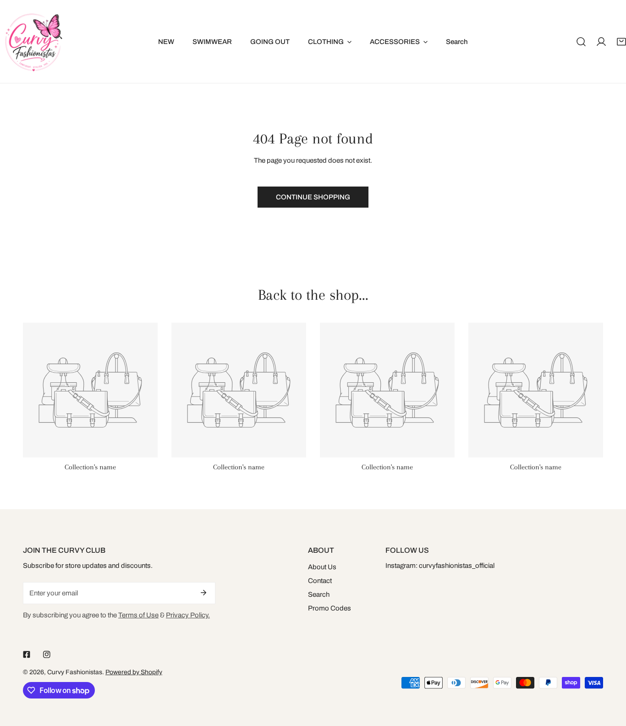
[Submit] (203, 592)
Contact (320, 580)
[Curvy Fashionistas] (33, 41)
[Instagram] (47, 654)
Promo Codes (329, 608)
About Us (322, 567)
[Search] (581, 42)
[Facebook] (26, 654)
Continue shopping (313, 197)
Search (318, 594)
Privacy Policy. (188, 615)
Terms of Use (138, 615)
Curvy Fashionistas (74, 672)
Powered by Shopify (133, 672)
